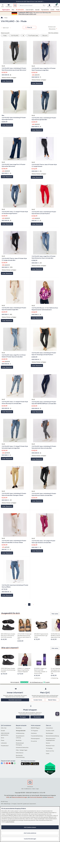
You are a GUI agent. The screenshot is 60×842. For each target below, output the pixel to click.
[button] (2, 6)
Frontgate (14, 803)
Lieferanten (4, 743)
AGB (7, 797)
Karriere (48, 743)
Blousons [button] (45, 35)
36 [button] (23, 35)
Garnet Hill (20, 803)
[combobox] (30, 5)
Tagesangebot (6, 9)
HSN (2, 803)
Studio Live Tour (50, 751)
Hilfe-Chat (3, 728)
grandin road (26, 803)
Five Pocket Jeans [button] (33, 35)
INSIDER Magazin (35, 728)
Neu (13, 9)
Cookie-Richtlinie (9, 821)
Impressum (50, 797)
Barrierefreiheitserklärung (52, 735)
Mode (57, 9)
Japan (37, 788)
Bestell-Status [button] (52, 700)
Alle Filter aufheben (53, 32)
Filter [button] (29, 27)
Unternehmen (49, 728)
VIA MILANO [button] (14, 35)
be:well (37, 9)
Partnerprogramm (35, 738)
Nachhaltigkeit (49, 733)
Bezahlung (18, 740)
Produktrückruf (4, 745)
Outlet (47, 753)
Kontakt (3, 730)
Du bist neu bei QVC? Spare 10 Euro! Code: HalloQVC (29, 1)
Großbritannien (28, 788)
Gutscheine (34, 733)
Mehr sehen (55, 613)
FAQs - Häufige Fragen (21, 750)
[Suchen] (43, 5)
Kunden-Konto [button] (38, 700)
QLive (2, 737)
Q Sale (52, 9)
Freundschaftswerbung (36, 735)
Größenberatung (20, 733)
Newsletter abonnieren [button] (15, 700)
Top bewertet (45, 9)
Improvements (33, 803)
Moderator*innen (50, 745)
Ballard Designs (7, 803)
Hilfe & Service (19, 752)
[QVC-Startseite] (1, 18)
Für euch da (34, 741)
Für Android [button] (37, 717)
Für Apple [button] (23, 717)
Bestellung (18, 728)
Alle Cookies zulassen (30, 827)
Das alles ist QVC (50, 730)
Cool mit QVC (30, 9)
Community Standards (36, 797)
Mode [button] (5, 35)
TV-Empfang (49, 748)
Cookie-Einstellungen (30, 839)
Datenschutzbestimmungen (19, 797)
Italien (33, 788)
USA (22, 788)
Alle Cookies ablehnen (30, 833)
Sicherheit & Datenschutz (22, 747)
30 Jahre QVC (20, 9)
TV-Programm (34, 730)
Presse (2, 740)
